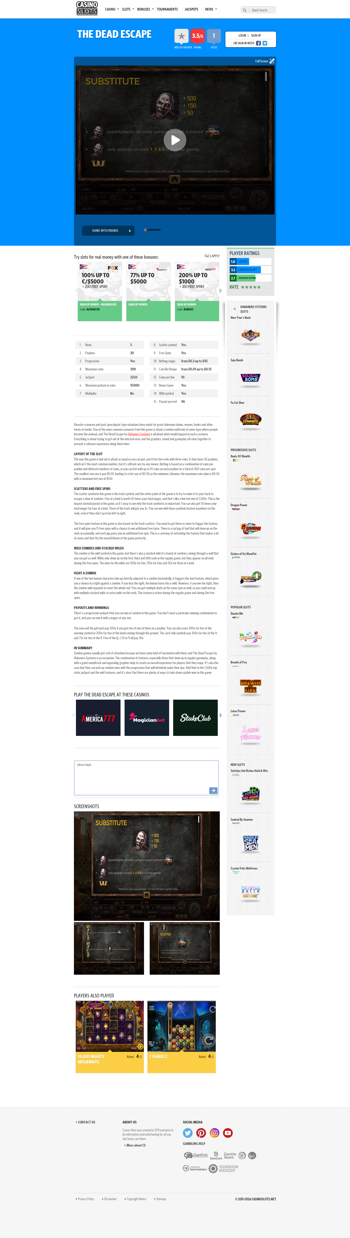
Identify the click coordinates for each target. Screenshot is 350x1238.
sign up (256, 35)
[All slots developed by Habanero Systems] (152, 231)
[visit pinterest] (201, 1133)
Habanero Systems (139, 434)
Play (250, 335)
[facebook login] (258, 43)
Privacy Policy (86, 1199)
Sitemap (161, 1199)
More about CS (136, 1145)
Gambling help (194, 1143)
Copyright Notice (136, 1199)
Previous (76, 294)
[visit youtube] (228, 1133)
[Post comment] (213, 790)
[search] (244, 10)
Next (221, 294)
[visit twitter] (188, 1133)
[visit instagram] (214, 1133)
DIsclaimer (110, 1199)
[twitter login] (264, 43)
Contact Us (86, 1122)
